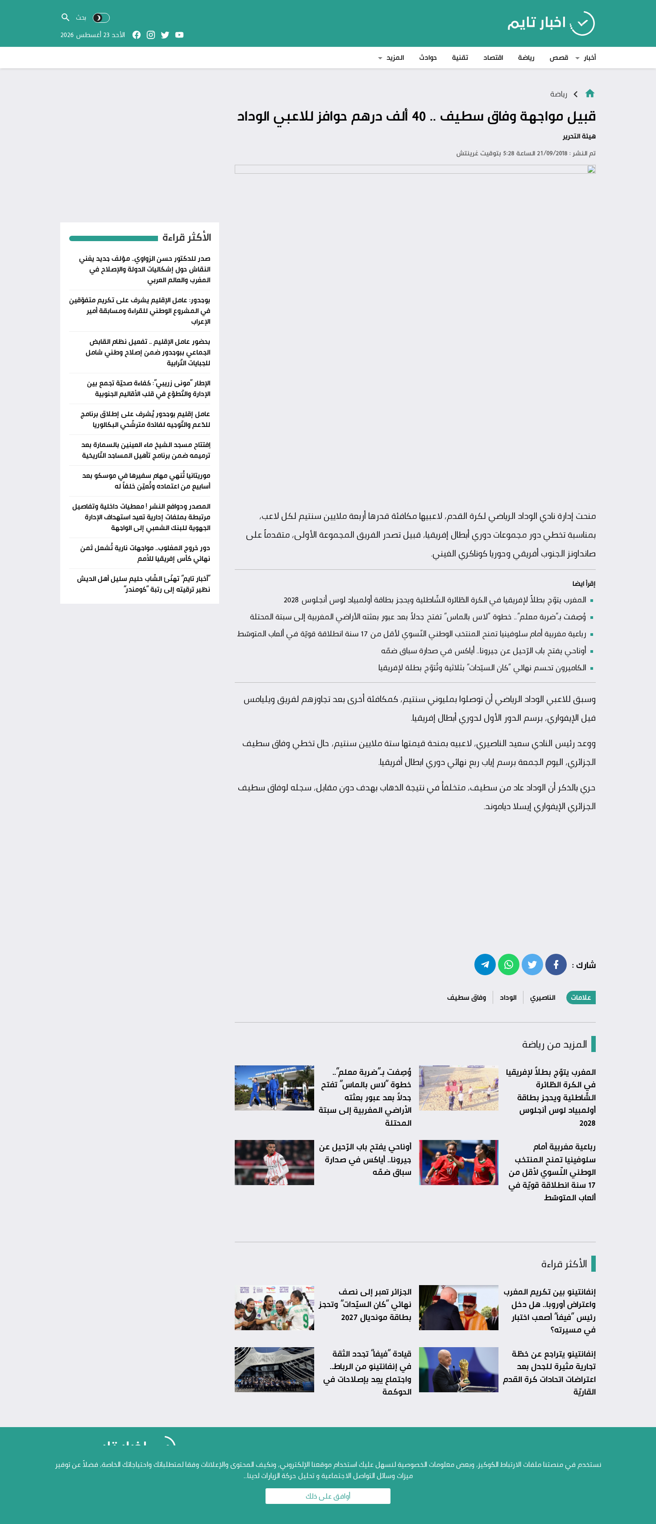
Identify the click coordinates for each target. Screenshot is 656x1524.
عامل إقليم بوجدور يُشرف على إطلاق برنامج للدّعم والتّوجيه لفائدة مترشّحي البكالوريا (145, 419)
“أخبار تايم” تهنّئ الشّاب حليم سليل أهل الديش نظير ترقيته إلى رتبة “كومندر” (143, 584)
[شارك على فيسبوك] (556, 964)
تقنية (460, 57)
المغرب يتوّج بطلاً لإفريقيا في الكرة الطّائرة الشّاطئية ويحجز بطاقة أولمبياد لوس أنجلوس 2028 (434, 599)
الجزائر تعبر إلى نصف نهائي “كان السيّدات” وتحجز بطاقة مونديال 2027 (365, 1304)
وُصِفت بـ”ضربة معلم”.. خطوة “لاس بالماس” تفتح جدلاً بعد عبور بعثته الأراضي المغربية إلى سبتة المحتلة (418, 616)
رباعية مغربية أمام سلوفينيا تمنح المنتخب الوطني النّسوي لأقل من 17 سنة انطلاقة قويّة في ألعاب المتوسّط (411, 633)
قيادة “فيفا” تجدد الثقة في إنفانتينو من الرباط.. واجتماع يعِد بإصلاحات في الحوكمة (367, 1372)
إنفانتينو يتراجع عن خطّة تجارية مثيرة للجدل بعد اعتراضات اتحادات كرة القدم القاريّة (549, 1372)
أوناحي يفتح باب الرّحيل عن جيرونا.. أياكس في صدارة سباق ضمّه (483, 650)
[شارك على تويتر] (532, 964)
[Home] (590, 92)
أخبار (590, 57)
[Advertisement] (415, 437)
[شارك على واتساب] (508, 964)
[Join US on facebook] (136, 35)
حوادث (428, 57)
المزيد (395, 57)
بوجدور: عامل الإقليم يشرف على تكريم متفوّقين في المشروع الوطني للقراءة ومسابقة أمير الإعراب (139, 310)
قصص (559, 57)
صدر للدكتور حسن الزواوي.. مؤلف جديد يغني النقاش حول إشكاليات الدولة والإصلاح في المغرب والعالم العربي (144, 269)
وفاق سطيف (466, 997)
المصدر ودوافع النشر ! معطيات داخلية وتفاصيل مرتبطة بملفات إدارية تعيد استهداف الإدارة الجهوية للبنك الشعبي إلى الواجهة (141, 517)
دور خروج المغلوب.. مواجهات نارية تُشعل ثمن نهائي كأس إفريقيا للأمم (145, 553)
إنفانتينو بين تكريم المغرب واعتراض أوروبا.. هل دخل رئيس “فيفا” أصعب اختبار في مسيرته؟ (549, 1310)
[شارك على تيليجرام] (485, 964)
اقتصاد (493, 57)
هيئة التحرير (579, 135)
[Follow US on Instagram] (151, 35)
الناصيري (542, 997)
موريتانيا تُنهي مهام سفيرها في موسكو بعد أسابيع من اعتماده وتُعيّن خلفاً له (146, 481)
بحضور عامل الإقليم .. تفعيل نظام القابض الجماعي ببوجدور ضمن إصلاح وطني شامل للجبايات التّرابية (148, 352)
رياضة (526, 57)
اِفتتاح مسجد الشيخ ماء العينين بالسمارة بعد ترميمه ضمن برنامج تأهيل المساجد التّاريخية (145, 450)
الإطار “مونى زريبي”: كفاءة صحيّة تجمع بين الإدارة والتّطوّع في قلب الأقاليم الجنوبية (148, 388)
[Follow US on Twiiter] (165, 35)
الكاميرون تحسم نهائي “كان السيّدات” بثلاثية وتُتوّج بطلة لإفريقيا (482, 667)
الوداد (508, 997)
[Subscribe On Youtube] (179, 35)
